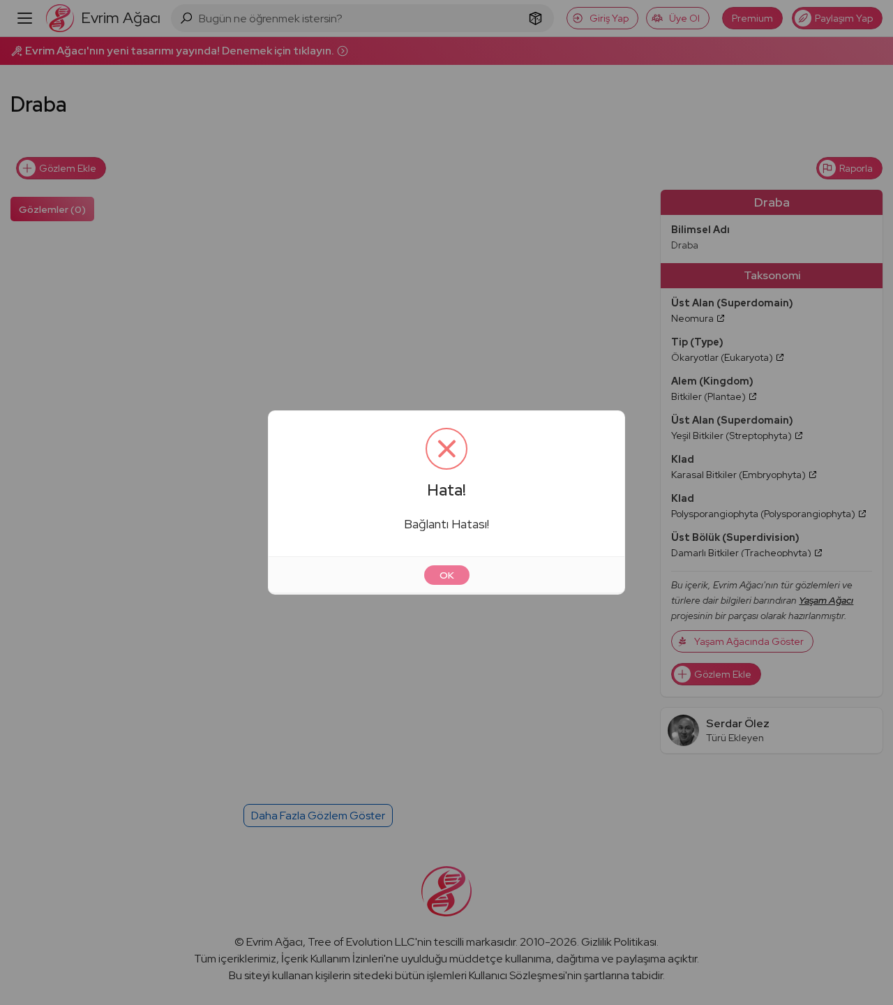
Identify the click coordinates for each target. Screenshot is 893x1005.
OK (447, 575)
